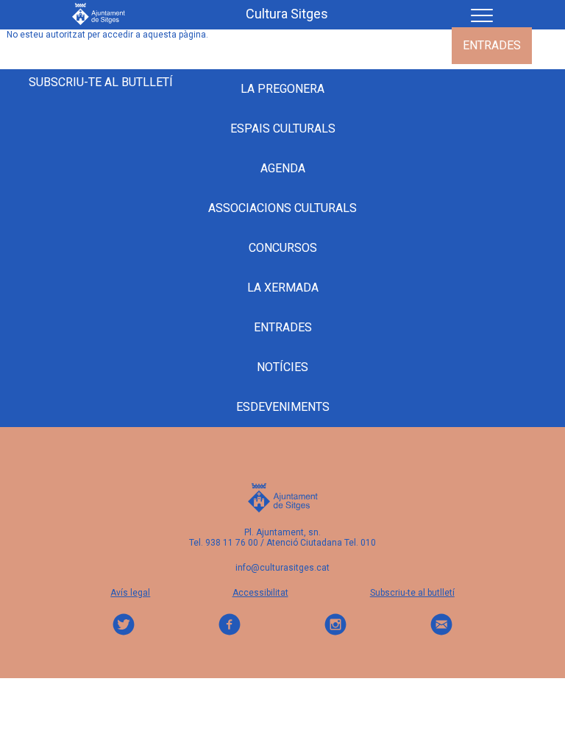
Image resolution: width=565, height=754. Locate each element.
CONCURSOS (283, 248)
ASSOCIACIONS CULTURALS (282, 208)
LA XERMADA (283, 288)
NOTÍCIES (282, 367)
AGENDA (282, 168)
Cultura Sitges (287, 14)
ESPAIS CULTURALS (282, 128)
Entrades (492, 45)
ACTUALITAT (61, 45)
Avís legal (130, 593)
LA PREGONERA (274, 45)
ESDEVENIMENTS (163, 45)
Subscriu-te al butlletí (101, 82)
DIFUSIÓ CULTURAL (389, 45)
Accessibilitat (260, 593)
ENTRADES (283, 327)
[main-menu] (476, 13)
